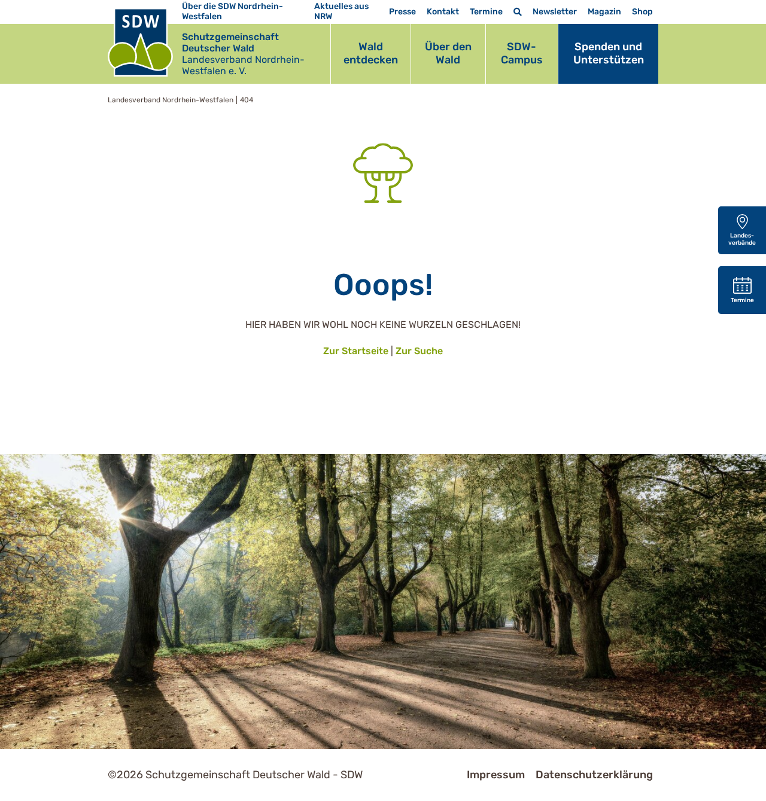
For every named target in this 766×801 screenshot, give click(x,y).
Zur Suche (419, 351)
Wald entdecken (371, 53)
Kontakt (443, 12)
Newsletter (555, 12)
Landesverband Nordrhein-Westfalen (170, 100)
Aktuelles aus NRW (341, 11)
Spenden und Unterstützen (608, 53)
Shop (642, 12)
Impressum (496, 774)
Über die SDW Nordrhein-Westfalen (232, 11)
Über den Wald (448, 53)
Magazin (604, 12)
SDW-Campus (522, 53)
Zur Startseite (355, 351)
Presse (402, 12)
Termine (486, 12)
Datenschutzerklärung (594, 774)
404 (246, 100)
